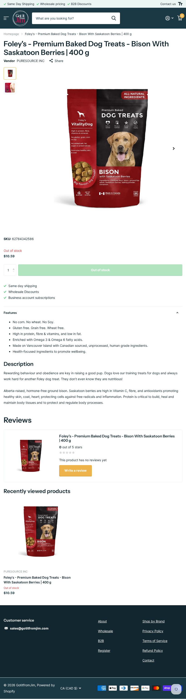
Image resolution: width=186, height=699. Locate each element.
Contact (148, 660)
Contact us (168, 4)
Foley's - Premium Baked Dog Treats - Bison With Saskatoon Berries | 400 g (37, 579)
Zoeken (114, 18)
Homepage (11, 34)
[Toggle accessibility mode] (180, 4)
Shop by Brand (153, 621)
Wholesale (105, 631)
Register (104, 650)
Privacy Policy (152, 631)
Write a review (75, 470)
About (102, 621)
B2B (101, 641)
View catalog (6, 18)
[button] (174, 148)
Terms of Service (154, 641)
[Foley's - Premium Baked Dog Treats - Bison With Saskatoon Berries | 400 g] (38, 531)
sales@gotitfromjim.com (29, 628)
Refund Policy (152, 650)
